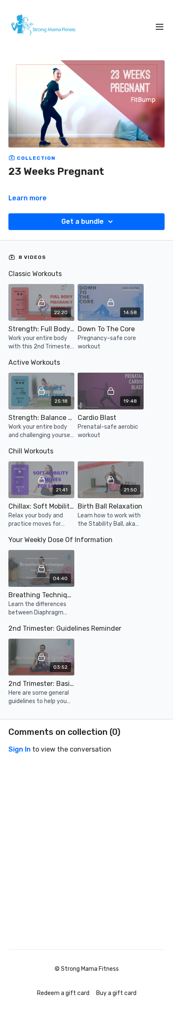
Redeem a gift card (63, 993)
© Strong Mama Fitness (87, 969)
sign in (19, 749)
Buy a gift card (116, 993)
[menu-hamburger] (160, 27)
